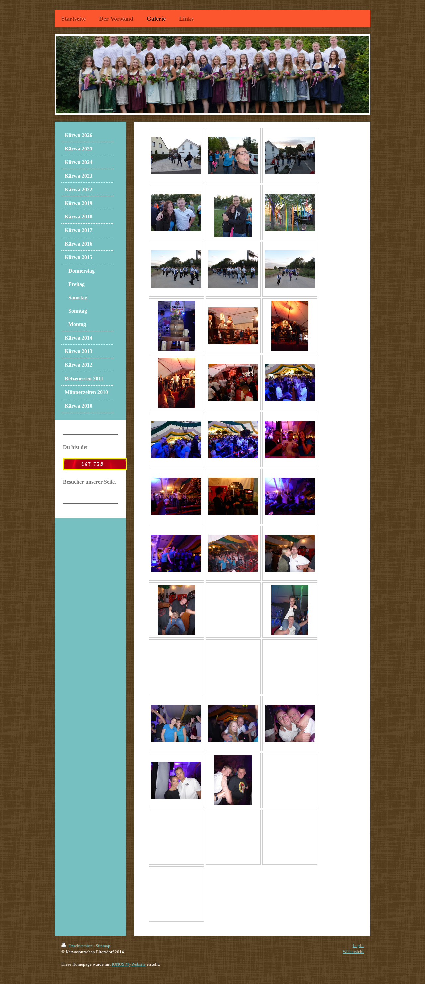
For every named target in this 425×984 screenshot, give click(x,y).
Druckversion (80, 945)
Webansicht (353, 951)
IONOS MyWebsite (129, 964)
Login (358, 945)
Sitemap (103, 945)
